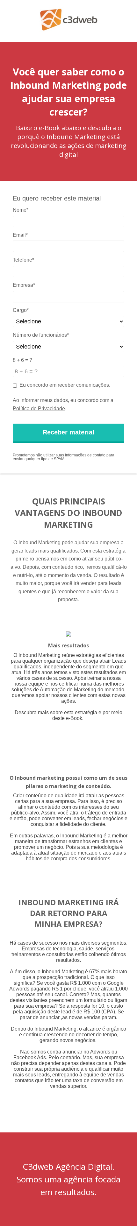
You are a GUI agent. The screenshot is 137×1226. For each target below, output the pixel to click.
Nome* (20, 210)
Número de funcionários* (41, 335)
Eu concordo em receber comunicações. (64, 385)
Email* (20, 235)
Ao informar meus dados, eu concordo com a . (63, 404)
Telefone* (23, 260)
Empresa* (24, 285)
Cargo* (21, 310)
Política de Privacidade (39, 408)
